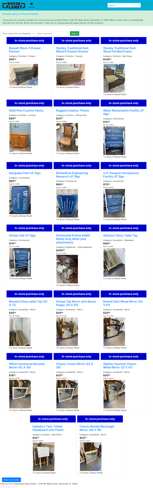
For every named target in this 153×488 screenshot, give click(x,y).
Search (146, 5)
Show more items (11, 480)
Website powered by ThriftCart (8, 487)
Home (32, 7)
